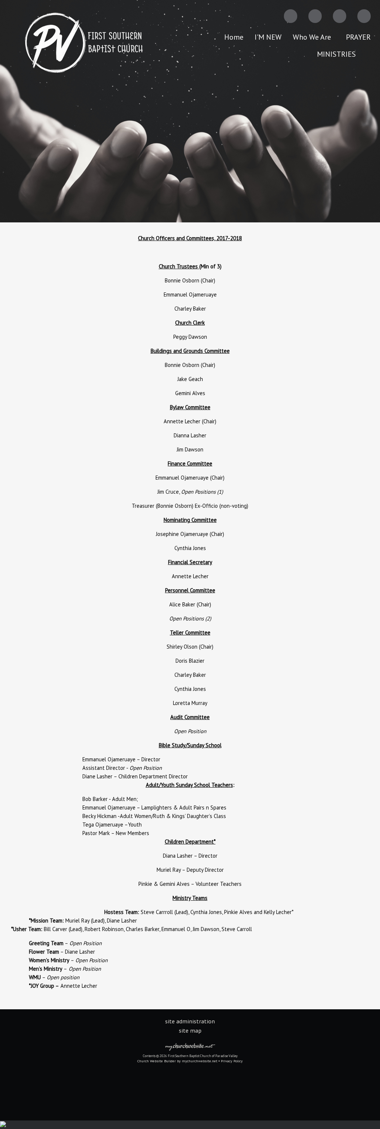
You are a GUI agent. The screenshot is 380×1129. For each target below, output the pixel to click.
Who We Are (314, 37)
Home (233, 37)
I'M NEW (268, 37)
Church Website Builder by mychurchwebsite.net (177, 1061)
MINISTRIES (338, 54)
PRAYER (358, 37)
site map (190, 1030)
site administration (190, 1021)
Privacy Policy (232, 1061)
